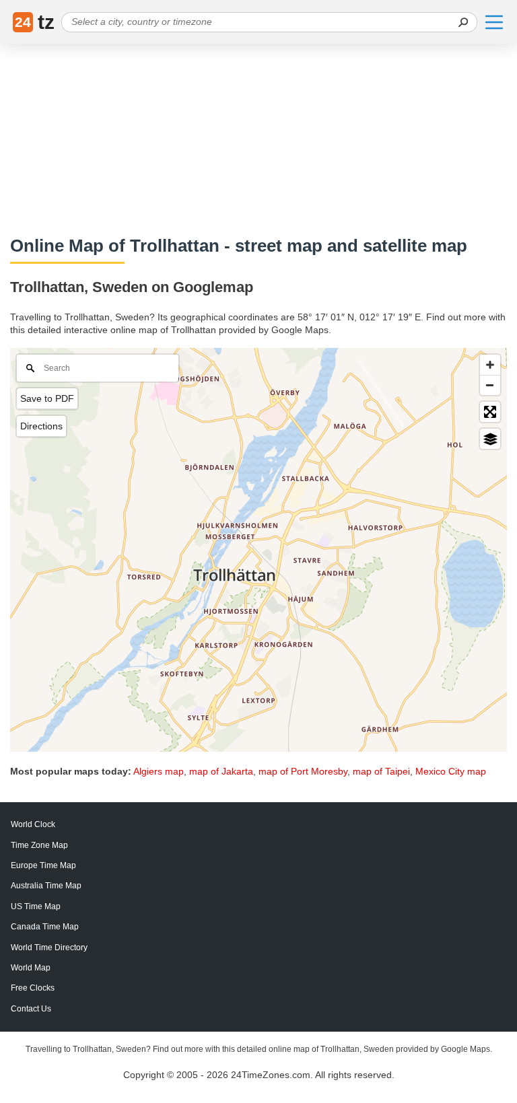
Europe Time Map (43, 865)
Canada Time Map (45, 926)
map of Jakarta (221, 771)
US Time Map (36, 906)
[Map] (258, 550)
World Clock (33, 824)
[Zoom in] (490, 365)
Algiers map (158, 771)
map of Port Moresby (302, 771)
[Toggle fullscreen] (490, 412)
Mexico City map (450, 771)
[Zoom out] (490, 385)
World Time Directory (49, 947)
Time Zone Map (39, 845)
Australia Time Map (46, 885)
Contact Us (31, 1008)
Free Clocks (33, 988)
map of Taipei (381, 771)
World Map (30, 967)
